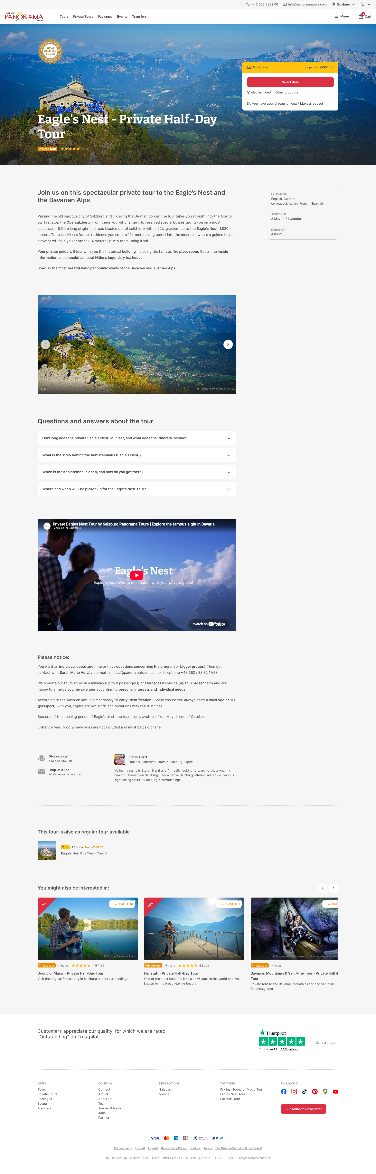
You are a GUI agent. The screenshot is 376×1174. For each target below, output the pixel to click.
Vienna (164, 1094)
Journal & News (109, 1108)
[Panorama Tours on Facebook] (284, 1092)
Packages (105, 16)
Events (122, 16)
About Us (105, 1099)
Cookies (195, 1148)
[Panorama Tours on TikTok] (304, 1092)
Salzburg (343, 4)
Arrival (103, 1094)
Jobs (102, 1113)
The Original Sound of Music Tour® (238, 1148)
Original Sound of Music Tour (241, 1089)
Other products (286, 92)
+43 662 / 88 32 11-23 (199, 672)
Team (102, 1103)
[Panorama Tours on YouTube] (335, 1092)
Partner (103, 1118)
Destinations (169, 1083)
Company (105, 1083)
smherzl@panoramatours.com (133, 672)
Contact (104, 1089)
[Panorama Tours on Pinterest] (315, 1092)
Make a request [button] (311, 103)
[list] (188, 944)
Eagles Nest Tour (232, 1094)
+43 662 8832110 (265, 4)
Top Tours (228, 1083)
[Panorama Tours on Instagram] (294, 1092)
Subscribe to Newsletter (304, 1109)
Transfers (139, 16)
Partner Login (123, 1148)
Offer (42, 1083)
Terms (208, 1148)
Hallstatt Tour (230, 1099)
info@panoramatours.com (307, 4)
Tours (64, 16)
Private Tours (83, 16)
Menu (344, 16)
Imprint (153, 1148)
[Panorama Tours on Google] (325, 1092)
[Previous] (45, 344)
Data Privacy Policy (173, 1148)
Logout (140, 1148)
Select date (290, 82)
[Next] (228, 344)
